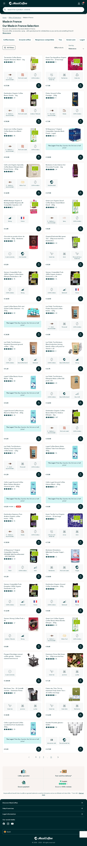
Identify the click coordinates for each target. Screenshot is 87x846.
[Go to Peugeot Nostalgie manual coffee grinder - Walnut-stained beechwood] (23, 668)
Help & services (8, 808)
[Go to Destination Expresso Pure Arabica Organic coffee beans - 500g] (23, 529)
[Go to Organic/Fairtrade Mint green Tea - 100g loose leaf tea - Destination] (64, 251)
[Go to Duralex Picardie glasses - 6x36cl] (64, 736)
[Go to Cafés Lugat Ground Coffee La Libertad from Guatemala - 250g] (23, 736)
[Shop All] (4, 3)
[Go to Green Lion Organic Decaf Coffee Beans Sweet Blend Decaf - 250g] (64, 215)
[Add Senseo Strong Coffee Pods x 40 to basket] (38, 646)
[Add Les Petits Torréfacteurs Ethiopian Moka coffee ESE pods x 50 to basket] (80, 402)
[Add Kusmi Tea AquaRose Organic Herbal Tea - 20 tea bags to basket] (80, 85)
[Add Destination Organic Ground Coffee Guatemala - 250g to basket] (80, 610)
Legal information (9, 814)
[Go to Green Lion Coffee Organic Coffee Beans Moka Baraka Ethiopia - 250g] (64, 633)
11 (51, 757)
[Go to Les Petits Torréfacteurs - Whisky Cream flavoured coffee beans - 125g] (23, 461)
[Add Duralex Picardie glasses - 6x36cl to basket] (80, 749)
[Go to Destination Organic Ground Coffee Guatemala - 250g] (64, 598)
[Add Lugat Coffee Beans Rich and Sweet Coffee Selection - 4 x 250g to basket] (38, 334)
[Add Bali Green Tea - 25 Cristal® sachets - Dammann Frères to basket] (38, 714)
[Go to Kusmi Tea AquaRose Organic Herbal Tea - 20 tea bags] (64, 72)
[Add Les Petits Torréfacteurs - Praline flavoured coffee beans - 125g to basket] (80, 334)
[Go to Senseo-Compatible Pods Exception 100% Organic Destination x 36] (23, 598)
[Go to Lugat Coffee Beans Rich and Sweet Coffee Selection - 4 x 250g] (23, 321)
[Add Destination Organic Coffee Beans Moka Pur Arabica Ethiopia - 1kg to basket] (80, 438)
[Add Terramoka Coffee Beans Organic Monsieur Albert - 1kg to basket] (38, 85)
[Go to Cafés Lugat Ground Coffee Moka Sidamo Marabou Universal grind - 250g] (23, 495)
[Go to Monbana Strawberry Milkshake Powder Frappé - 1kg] (64, 564)
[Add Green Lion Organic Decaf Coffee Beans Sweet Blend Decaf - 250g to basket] (80, 228)
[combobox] (43, 9)
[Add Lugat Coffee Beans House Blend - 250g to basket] (38, 402)
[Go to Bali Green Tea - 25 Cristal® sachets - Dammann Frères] (23, 702)
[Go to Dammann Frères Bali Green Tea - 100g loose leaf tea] (64, 668)
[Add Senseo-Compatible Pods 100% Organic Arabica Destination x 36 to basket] (80, 298)
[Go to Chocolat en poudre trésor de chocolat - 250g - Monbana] (23, 251)
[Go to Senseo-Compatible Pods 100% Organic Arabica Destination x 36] (64, 286)
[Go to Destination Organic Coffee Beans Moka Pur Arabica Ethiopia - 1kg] (64, 425)
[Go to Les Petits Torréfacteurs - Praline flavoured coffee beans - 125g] (64, 321)
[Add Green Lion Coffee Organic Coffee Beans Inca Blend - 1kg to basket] (38, 157)
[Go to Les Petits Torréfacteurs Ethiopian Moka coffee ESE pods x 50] (64, 390)
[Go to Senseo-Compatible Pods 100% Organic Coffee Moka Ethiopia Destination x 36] (23, 286)
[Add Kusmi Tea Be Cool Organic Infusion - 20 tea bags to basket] (80, 542)
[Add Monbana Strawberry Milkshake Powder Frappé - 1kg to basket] (80, 576)
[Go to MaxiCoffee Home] (18, 3)
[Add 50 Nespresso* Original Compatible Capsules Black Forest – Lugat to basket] (80, 157)
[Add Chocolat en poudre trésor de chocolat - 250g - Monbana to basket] (38, 264)
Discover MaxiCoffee (10, 803)
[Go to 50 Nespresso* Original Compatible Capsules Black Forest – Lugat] (64, 144)
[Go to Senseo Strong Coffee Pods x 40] (23, 633)
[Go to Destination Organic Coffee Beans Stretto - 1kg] (23, 108)
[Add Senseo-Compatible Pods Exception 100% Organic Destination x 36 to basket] (38, 610)
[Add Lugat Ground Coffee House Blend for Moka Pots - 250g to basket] (38, 438)
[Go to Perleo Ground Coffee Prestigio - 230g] (64, 108)
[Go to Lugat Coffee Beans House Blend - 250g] (23, 390)
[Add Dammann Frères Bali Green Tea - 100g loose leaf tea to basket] (80, 680)
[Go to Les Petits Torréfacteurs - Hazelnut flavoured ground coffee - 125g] (23, 356)
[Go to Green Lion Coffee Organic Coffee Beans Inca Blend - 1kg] (23, 144)
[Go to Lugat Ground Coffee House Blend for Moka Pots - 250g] (23, 425)
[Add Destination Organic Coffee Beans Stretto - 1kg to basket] (38, 121)
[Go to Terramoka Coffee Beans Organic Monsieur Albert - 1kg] (23, 72)
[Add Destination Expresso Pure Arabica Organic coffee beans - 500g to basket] (38, 542)
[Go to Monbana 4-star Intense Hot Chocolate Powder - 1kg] (64, 179)
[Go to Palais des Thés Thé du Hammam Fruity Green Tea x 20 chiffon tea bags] (64, 702)
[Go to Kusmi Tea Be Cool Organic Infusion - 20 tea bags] (64, 529)
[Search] (5, 9)
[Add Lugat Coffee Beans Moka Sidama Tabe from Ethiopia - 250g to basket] (80, 474)
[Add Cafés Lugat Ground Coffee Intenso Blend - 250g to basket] (80, 506)
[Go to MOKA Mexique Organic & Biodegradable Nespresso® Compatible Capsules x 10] (23, 215)
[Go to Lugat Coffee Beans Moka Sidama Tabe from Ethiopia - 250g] (64, 461)
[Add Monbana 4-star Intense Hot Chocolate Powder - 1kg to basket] (80, 193)
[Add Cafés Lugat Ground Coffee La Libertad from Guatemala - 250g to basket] (38, 749)
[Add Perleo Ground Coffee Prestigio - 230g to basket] (80, 121)
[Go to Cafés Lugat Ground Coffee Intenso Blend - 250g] (64, 495)
